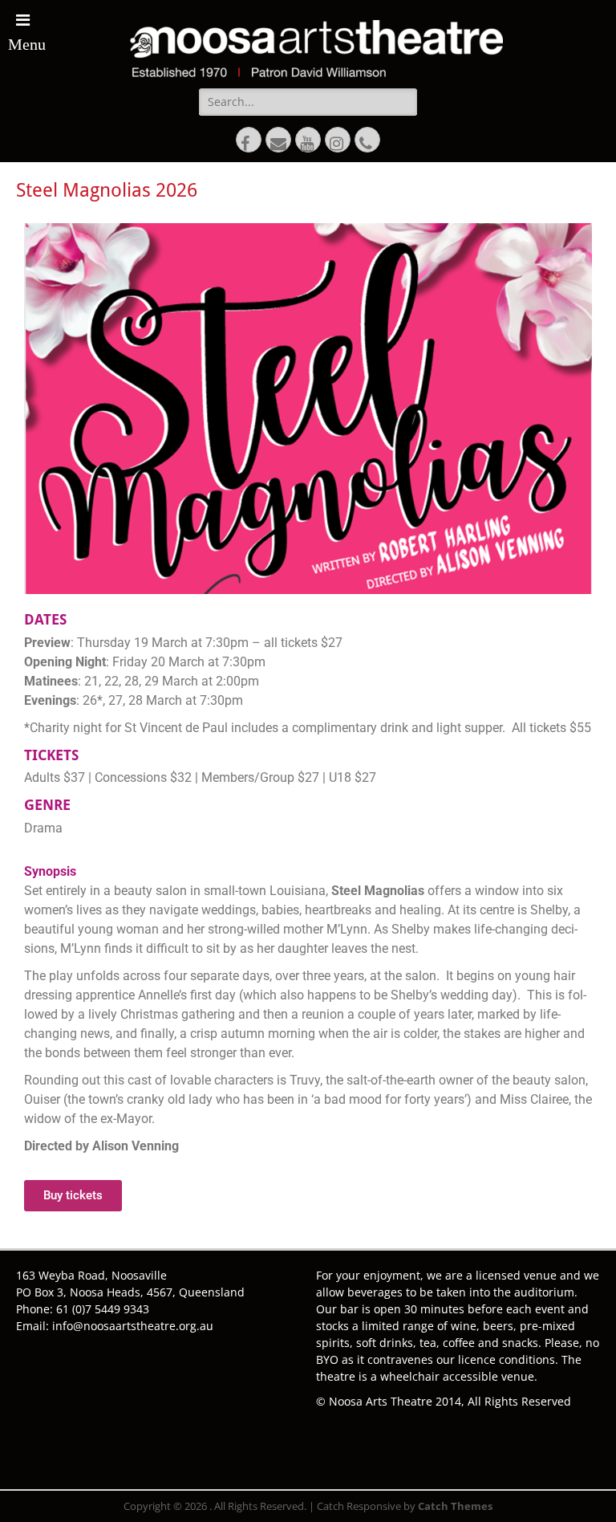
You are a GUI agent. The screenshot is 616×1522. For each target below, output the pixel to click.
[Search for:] (308, 101)
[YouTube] (308, 140)
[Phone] (367, 140)
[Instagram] (338, 140)
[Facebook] (248, 140)
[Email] (278, 140)
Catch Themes (455, 1506)
